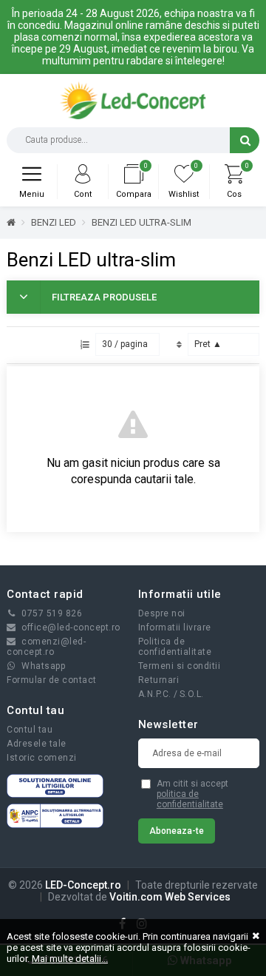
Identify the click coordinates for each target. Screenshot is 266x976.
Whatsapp (43, 666)
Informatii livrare (174, 627)
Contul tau (29, 729)
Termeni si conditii (179, 666)
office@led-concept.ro (70, 627)
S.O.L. (192, 694)
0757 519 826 (51, 613)
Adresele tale (36, 743)
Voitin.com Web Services (170, 897)
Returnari (159, 680)
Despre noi (161, 613)
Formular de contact (52, 680)
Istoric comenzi (42, 758)
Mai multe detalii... (70, 958)
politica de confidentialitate (190, 799)
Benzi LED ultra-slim (141, 222)
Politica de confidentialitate (175, 646)
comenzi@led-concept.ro (46, 646)
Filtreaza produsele (104, 297)
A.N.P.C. (154, 694)
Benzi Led (53, 222)
